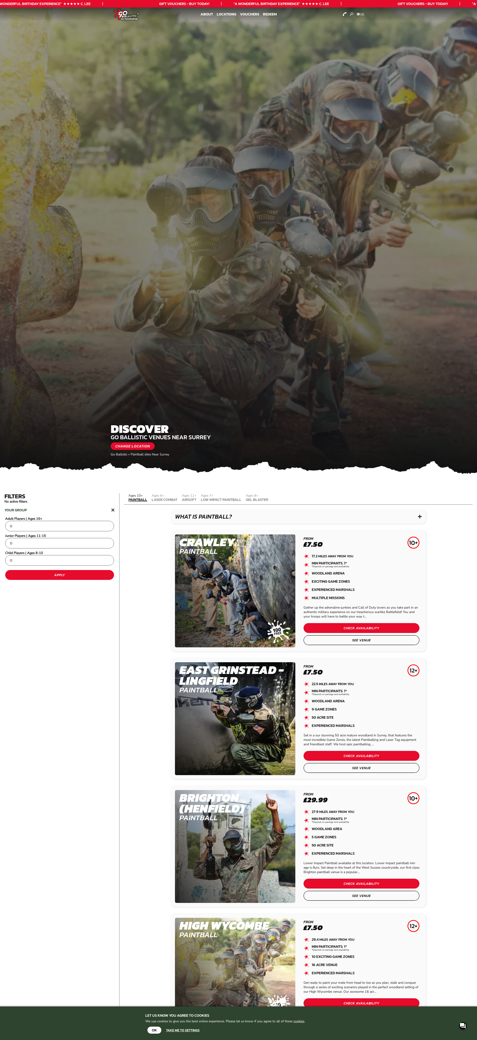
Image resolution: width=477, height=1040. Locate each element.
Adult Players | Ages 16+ (23, 518)
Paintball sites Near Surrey (150, 454)
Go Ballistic (119, 454)
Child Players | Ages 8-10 (24, 553)
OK (154, 1030)
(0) (362, 14)
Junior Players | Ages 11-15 (25, 536)
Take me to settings (183, 1030)
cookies (298, 1021)
